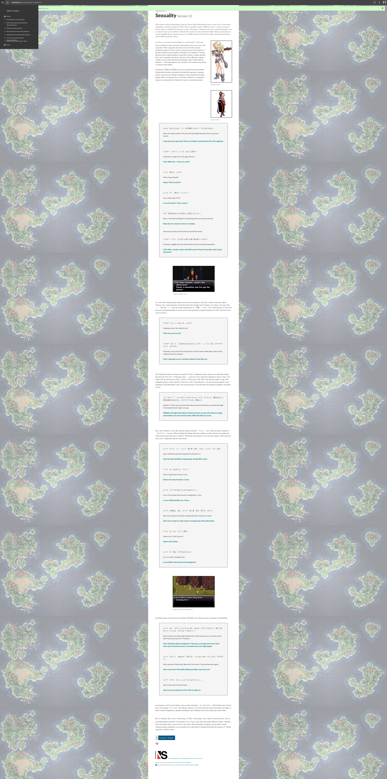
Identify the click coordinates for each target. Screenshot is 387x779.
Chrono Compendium (223, 24)
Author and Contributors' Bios (17, 41)
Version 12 (158, 762)
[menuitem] (2, 2)
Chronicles (16, 2)
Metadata (188, 762)
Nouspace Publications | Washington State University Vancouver (185, 758)
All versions (181, 762)
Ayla (167, 69)
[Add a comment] (157, 743)
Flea (175, 69)
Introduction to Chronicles (15, 19)
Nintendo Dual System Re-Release (18, 31)
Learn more (45, 8)
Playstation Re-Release (14, 28)
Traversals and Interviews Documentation (15, 39)
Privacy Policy (185, 765)
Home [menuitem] (8, 16)
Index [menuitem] (8, 45)
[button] (379, 2)
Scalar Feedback (194, 765)
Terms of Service (176, 765)
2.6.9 (169, 765)
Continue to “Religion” (166, 738)
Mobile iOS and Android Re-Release (19, 34)
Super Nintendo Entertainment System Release (17, 24)
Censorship (159, 11)
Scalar (165, 765)
